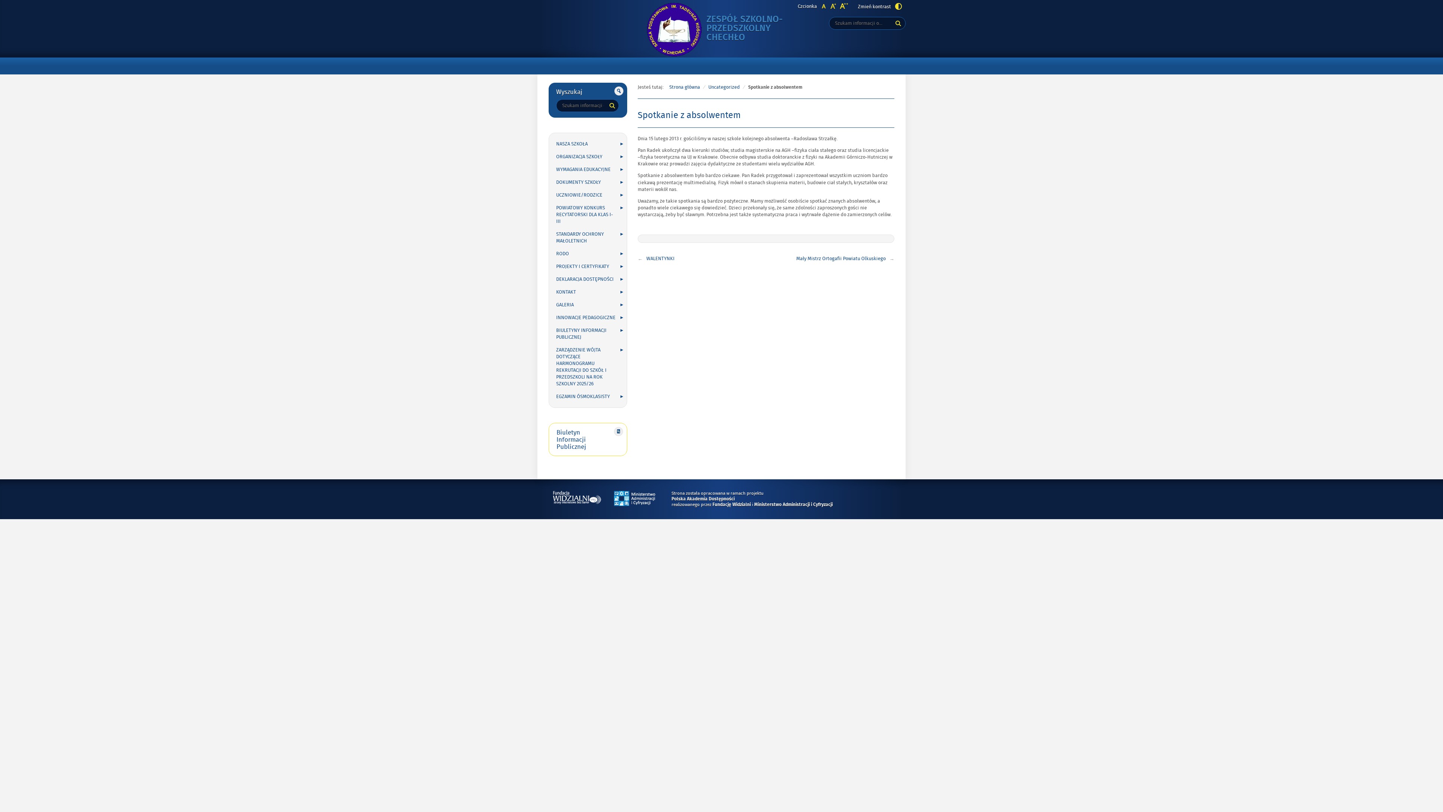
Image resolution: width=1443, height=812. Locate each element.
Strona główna (684, 87)
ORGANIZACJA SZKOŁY (579, 156)
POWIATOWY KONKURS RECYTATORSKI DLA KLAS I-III (584, 215)
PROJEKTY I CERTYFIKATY (582, 266)
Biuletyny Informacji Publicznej (581, 334)
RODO (562, 253)
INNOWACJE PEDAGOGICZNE (586, 317)
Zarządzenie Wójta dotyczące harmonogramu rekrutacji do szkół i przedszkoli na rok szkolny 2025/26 (581, 367)
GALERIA (565, 304)
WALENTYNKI (660, 258)
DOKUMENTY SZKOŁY (578, 182)
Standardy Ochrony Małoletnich (580, 237)
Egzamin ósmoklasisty (583, 396)
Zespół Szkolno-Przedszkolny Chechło (751, 28)
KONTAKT (566, 292)
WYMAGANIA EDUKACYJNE (583, 169)
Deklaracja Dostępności (585, 279)
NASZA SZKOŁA (572, 144)
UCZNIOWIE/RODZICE (579, 195)
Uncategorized (724, 87)
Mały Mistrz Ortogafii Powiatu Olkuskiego (841, 258)
